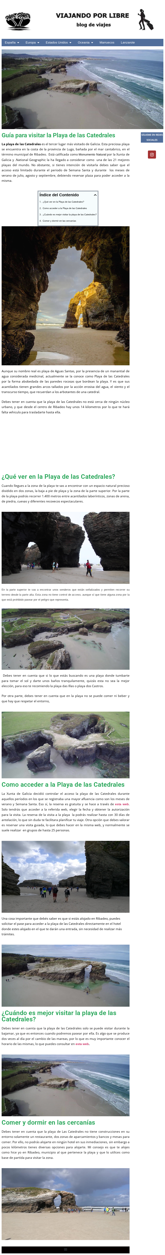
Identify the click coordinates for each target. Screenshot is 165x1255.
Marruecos (107, 42)
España (10, 42)
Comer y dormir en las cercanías (59, 220)
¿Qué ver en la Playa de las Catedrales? (63, 201)
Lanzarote (128, 42)
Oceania (84, 42)
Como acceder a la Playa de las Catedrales (65, 208)
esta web (122, 804)
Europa (31, 42)
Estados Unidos (57, 42)
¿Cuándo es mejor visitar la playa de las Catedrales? (70, 214)
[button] (95, 194)
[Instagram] (152, 155)
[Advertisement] (66, 446)
